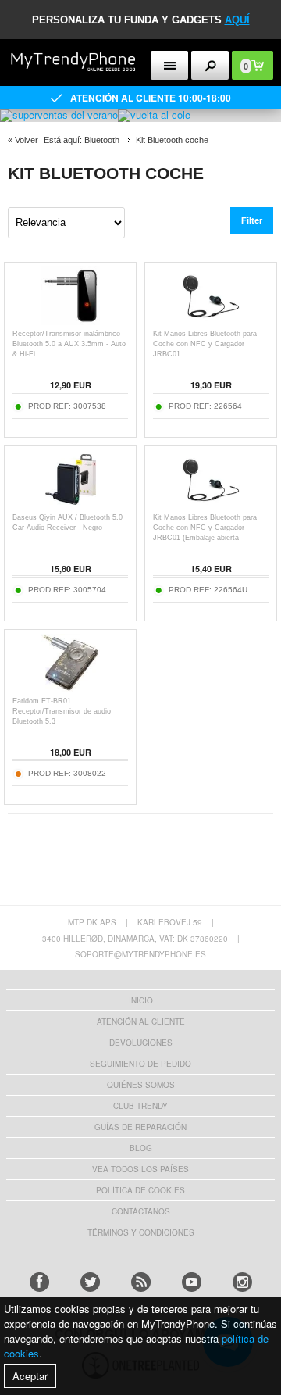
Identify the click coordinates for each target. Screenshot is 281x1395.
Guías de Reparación (140, 1126)
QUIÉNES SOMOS (141, 1084)
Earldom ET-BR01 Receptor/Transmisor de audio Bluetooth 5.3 (61, 711)
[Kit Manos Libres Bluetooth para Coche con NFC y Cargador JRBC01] (211, 320)
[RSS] (141, 1282)
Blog (141, 1148)
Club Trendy (140, 1105)
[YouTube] (191, 1282)
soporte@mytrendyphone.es (140, 954)
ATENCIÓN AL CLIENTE (141, 1021)
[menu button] (170, 65)
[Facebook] (39, 1282)
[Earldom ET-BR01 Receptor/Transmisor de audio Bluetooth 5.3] (70, 688)
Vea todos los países (140, 1169)
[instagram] (242, 1282)
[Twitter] (90, 1282)
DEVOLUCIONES (141, 1042)
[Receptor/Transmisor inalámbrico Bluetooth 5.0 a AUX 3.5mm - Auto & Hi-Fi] (70, 320)
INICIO (141, 1000)
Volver (26, 140)
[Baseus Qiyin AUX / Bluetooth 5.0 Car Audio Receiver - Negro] (70, 504)
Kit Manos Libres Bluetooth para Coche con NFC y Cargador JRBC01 (205, 344)
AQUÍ (237, 20)
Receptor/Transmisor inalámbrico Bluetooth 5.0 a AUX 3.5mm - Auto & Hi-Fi (69, 344)
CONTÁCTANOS (141, 1211)
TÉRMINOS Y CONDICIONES (140, 1232)
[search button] (210, 65)
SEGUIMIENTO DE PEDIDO (140, 1063)
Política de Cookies (140, 1190)
